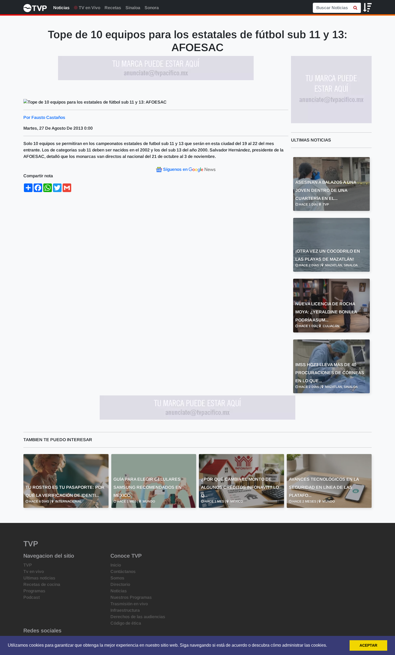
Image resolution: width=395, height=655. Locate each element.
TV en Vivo (89, 7)
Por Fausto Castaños (44, 117)
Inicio (115, 565)
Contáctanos (123, 571)
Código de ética (125, 623)
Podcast (31, 597)
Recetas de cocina (41, 584)
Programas (34, 591)
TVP (27, 565)
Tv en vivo (33, 571)
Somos (117, 578)
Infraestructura (125, 610)
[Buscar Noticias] (355, 8)
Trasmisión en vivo (129, 603)
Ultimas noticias (39, 578)
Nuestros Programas (131, 597)
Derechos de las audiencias (137, 616)
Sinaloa (132, 7)
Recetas (113, 7)
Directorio (120, 584)
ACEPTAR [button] (368, 645)
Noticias (61, 7)
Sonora (152, 7)
